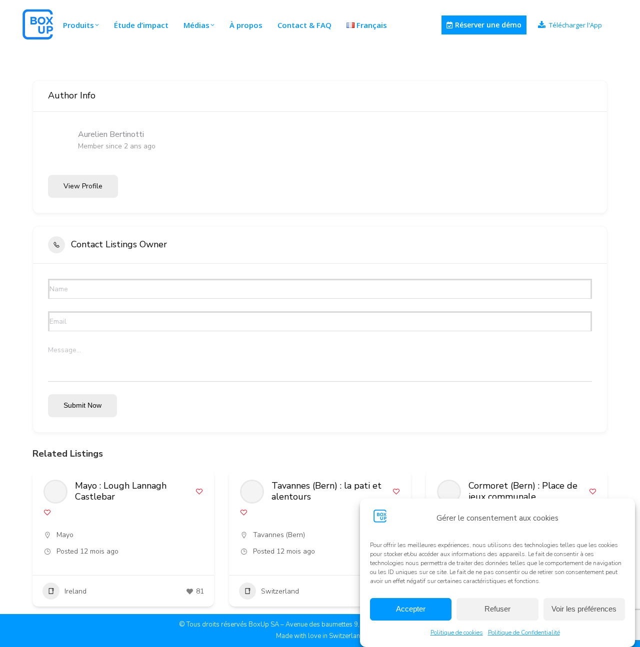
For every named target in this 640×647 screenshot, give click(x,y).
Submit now (83, 405)
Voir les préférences (584, 609)
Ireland (75, 591)
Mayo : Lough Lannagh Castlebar (120, 491)
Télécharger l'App (575, 25)
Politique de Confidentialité (524, 633)
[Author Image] (56, 492)
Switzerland (280, 591)
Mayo (65, 535)
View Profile (83, 186)
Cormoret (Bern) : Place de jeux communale (523, 491)
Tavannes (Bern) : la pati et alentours (327, 491)
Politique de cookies (456, 633)
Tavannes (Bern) (279, 535)
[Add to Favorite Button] (199, 491)
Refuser (497, 609)
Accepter (411, 609)
